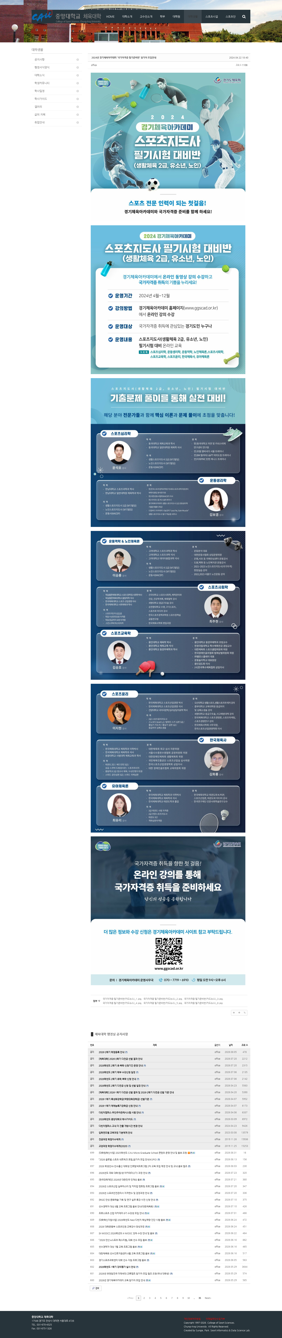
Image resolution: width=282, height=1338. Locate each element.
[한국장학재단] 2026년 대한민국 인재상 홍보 (120, 1179)
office (94, 65)
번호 (92, 1045)
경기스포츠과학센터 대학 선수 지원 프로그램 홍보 (123, 1260)
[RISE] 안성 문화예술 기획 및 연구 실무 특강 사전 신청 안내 (127, 1199)
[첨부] (244, 1012)
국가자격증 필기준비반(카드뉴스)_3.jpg (203, 998)
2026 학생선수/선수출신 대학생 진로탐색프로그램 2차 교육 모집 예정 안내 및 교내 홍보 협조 (143, 1166)
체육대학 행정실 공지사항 (111, 1034)
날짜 (231, 1045)
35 (200, 1298)
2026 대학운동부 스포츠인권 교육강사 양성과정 (122, 1226)
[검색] (244, 16)
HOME (110, 16)
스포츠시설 (211, 16)
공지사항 (40, 59)
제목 (155, 1045)
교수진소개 (146, 16)
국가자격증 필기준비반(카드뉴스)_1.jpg (122, 998)
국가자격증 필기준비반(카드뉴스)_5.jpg (162, 1003)
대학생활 (193, 16)
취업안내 (40, 122)
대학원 (176, 16)
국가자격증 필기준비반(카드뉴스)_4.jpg (122, 1003)
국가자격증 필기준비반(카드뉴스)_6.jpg (203, 1003)
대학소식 (40, 75)
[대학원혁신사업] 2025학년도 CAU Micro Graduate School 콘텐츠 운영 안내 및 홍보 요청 (143, 1152)
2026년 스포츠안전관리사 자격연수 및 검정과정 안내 (124, 1193)
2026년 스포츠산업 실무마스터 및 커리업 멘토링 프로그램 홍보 (129, 1186)
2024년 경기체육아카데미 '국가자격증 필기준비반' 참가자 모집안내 (124, 57)
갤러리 (38, 106)
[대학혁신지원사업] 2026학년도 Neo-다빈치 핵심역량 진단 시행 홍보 (132, 1220)
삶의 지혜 (40, 114)
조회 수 (245, 1045)
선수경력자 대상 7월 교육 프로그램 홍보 (118, 1246)
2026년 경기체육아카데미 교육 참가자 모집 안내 (122, 1280)
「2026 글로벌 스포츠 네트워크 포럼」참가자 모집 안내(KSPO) (128, 1159)
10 (188, 1298)
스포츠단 (231, 16)
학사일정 (40, 90)
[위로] (234, 1012)
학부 (162, 16)
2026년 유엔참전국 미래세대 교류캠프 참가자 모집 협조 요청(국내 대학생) (134, 1273)
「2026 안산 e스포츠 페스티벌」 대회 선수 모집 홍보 (123, 1240)
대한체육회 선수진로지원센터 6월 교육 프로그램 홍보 (124, 1253)
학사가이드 (41, 98)
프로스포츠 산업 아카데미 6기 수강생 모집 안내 (121, 1213)
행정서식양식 (42, 67)
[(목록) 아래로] (239, 1012)
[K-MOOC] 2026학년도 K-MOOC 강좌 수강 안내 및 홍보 (127, 1233)
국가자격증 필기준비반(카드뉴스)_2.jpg (162, 998)
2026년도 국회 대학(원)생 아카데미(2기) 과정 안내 (123, 1173)
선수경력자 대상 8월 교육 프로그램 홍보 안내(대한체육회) (126, 1206)
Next (207, 1298)
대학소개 (127, 16)
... (194, 1298)
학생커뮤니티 (42, 83)
